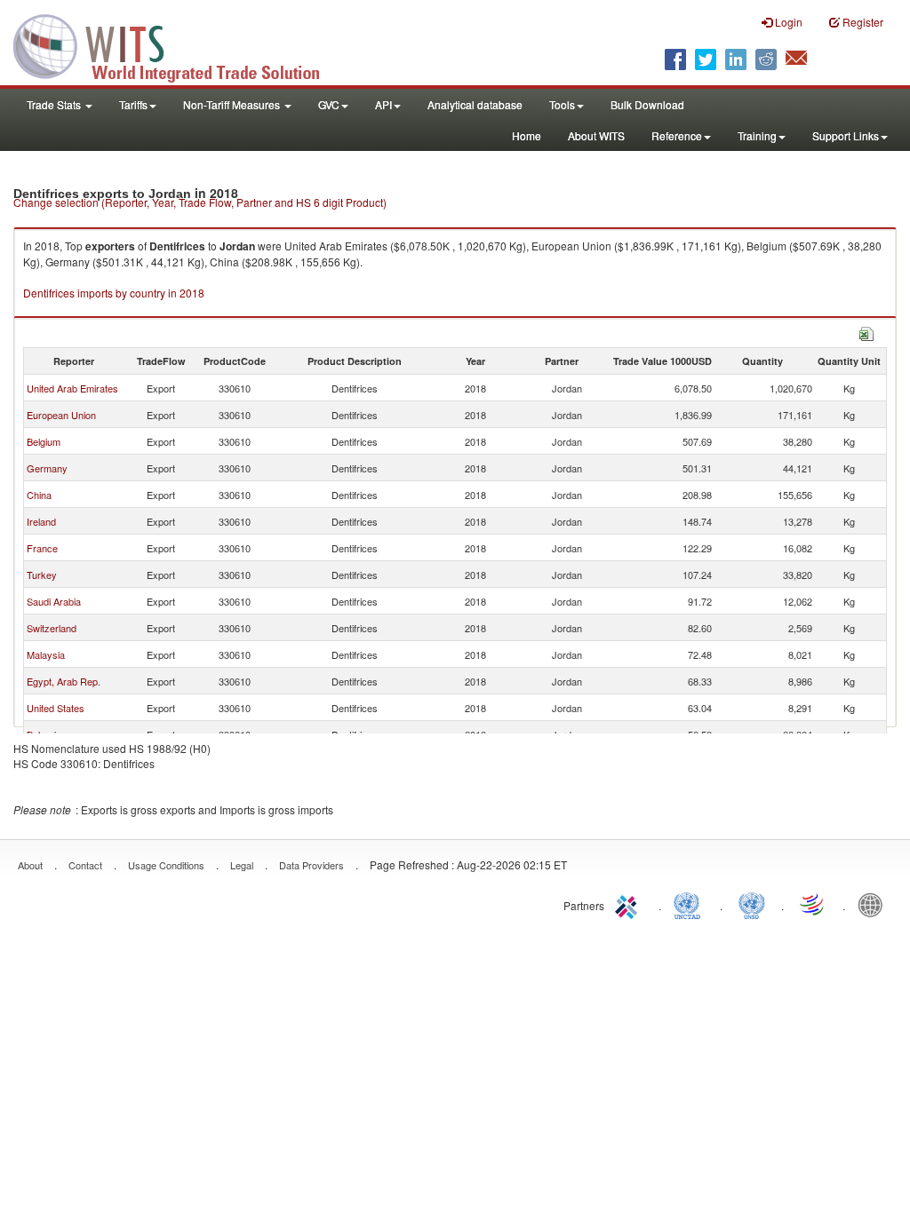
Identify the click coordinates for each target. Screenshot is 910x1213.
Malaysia (46, 654)
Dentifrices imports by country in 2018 (113, 292)
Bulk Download (647, 104)
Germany (47, 468)
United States (55, 708)
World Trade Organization (813, 904)
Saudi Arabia (54, 601)
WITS (177, 44)
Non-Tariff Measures (233, 104)
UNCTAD (690, 904)
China (39, 495)
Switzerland (51, 628)
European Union (61, 415)
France (42, 548)
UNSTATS (752, 904)
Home (526, 135)
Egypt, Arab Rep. (63, 681)
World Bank (874, 904)
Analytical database (475, 104)
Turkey (42, 574)
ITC (629, 904)
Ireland (41, 521)
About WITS (596, 135)
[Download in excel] (866, 331)
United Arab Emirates (72, 388)
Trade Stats (55, 104)
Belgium (43, 441)
